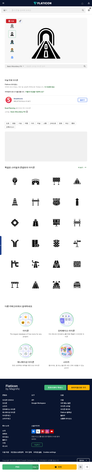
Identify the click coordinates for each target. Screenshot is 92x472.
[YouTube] (52, 431)
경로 (60, 123)
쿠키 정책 (28, 452)
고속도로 (53, 123)
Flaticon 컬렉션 (66, 412)
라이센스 (5, 437)
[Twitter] (38, 431)
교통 (45, 123)
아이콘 (4, 403)
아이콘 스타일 (65, 406)
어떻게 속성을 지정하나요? (34, 92)
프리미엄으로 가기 (78, 387)
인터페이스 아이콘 (8, 409)
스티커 (4, 406)
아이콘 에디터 (65, 409)
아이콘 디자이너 (8, 400)
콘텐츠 (4, 395)
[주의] (77, 264)
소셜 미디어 (36, 426)
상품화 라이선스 (66, 418)
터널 (38, 123)
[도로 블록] (56, 181)
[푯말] (77, 243)
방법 (13, 123)
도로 (7, 123)
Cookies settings (49, 452)
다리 (32, 123)
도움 (62, 395)
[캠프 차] (77, 285)
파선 (66, 123)
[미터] (15, 181)
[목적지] (36, 285)
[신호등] (56, 243)
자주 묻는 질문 (65, 403)
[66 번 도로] (56, 202)
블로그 (4, 440)
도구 (33, 395)
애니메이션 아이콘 (8, 412)
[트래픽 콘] (15, 202)
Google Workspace (39, 403)
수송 (20, 123)
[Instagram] (47, 431)
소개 (4, 431)
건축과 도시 (10, 127)
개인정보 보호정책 (17, 452)
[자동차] (56, 264)
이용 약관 (5, 452)
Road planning (10, 108)
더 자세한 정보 (49, 87)
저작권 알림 (37, 452)
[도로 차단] (36, 202)
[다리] (36, 181)
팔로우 (62, 415)
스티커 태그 (6, 418)
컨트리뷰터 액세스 (55, 387)
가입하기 (37, 445)
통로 (73, 123)
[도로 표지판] (77, 181)
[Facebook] (34, 431)
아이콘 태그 (6, 415)
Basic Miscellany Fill (18, 112)
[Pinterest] (43, 431)
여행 (26, 123)
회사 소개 (5, 426)
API (33, 400)
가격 (4, 443)
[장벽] (15, 285)
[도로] (36, 223)
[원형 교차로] (15, 223)
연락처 (4, 434)
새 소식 (4, 446)
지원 (62, 400)
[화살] (77, 202)
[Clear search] (77, 10)
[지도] (56, 223)
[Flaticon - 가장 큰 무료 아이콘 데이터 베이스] (43, 3)
